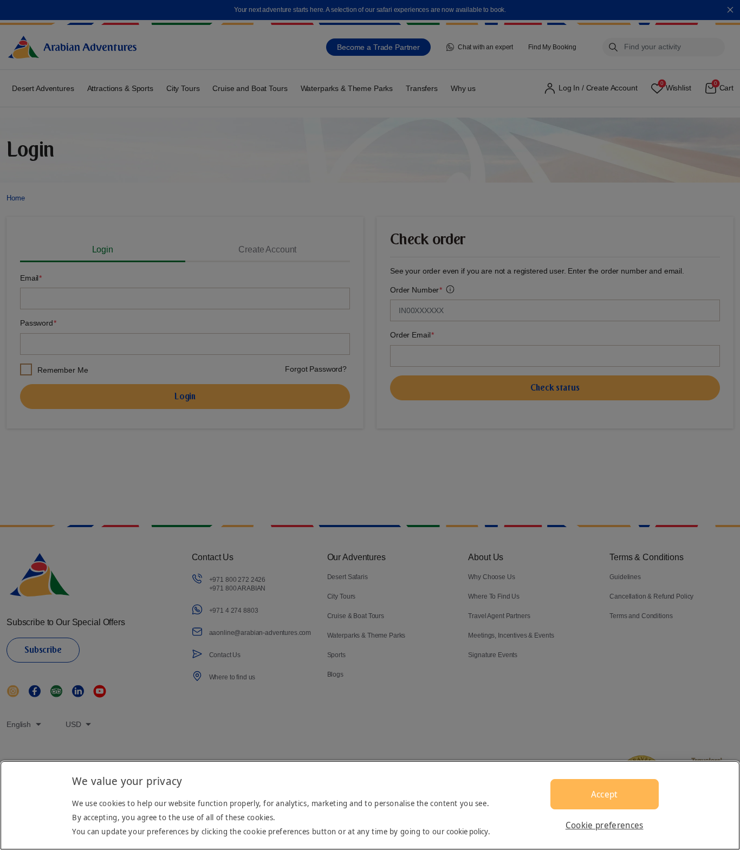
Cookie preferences (605, 825)
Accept (604, 794)
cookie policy (467, 831)
